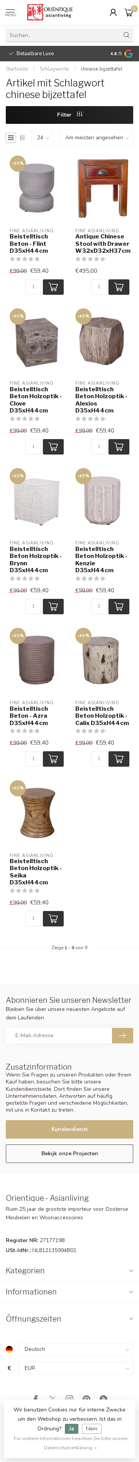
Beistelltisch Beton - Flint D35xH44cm (29, 243)
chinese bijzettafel (101, 69)
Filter (65, 114)
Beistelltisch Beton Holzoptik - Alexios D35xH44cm (101, 400)
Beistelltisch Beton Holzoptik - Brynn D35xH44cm (36, 560)
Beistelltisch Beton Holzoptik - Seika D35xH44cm (36, 872)
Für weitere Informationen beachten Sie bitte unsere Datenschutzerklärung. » (70, 1443)
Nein (91, 1428)
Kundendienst (69, 1129)
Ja (71, 1428)
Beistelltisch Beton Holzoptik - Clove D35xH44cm (36, 400)
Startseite (17, 69)
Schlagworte (54, 69)
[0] (129, 12)
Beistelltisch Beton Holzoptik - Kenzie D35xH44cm (101, 560)
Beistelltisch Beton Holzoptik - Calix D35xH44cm (102, 716)
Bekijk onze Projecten (69, 1153)
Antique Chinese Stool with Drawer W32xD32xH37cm (102, 243)
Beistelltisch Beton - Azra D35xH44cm (29, 716)
